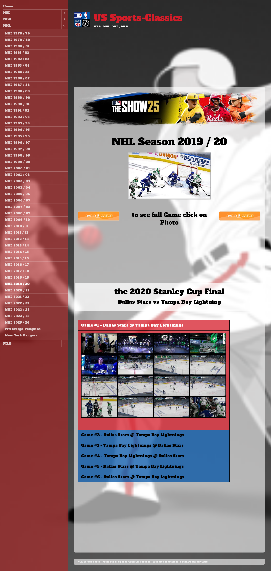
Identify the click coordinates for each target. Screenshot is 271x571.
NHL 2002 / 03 (17, 181)
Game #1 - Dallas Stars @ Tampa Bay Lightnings (132, 325)
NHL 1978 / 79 (17, 33)
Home (8, 6)
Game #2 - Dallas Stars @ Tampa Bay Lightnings (132, 434)
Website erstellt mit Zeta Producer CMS (180, 561)
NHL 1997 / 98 (17, 149)
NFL (6, 13)
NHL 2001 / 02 (17, 175)
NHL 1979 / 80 (17, 40)
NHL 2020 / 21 (17, 290)
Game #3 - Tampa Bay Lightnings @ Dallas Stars (132, 445)
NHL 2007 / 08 (17, 207)
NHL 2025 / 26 (17, 322)
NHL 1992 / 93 (17, 117)
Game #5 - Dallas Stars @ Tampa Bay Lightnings (132, 466)
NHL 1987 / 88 (17, 85)
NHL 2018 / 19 (17, 277)
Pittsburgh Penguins (23, 329)
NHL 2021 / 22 (17, 297)
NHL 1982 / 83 (17, 59)
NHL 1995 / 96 (17, 136)
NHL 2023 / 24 (17, 310)
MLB (7, 343)
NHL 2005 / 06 (17, 194)
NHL (7, 26)
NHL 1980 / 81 (17, 46)
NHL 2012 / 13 (17, 239)
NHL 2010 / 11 (17, 226)
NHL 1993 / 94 (17, 123)
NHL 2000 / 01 (17, 168)
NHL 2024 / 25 (17, 316)
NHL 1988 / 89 (17, 91)
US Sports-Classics (138, 18)
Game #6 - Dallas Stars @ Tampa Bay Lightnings (132, 476)
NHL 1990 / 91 (17, 104)
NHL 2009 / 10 (17, 220)
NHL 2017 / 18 (17, 271)
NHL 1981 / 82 (17, 53)
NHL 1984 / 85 (17, 72)
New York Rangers (21, 335)
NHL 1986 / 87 (17, 78)
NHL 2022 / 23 (17, 303)
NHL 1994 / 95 (17, 130)
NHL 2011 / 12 (16, 232)
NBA (7, 19)
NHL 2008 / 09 (17, 213)
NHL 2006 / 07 (17, 200)
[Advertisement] (169, 63)
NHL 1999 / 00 (17, 162)
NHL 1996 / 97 (17, 143)
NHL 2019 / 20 (17, 284)
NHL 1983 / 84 (17, 65)
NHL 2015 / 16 (17, 258)
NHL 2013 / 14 (17, 245)
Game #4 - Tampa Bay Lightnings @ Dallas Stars (132, 455)
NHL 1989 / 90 (17, 98)
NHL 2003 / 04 (17, 188)
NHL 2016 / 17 (17, 265)
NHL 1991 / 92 (17, 110)
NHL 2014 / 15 (17, 252)
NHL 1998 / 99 (17, 155)
